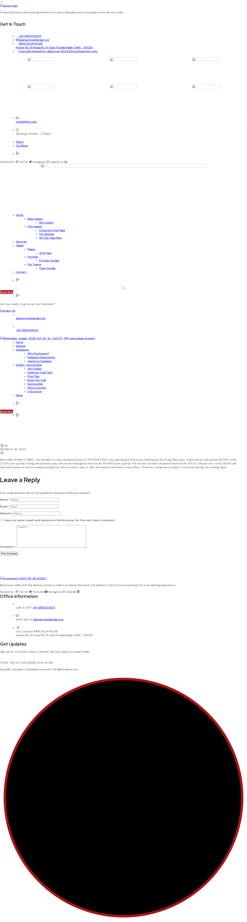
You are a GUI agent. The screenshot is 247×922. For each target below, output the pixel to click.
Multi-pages (35, 219)
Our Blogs (22, 146)
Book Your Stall (36, 380)
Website (6, 513)
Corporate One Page (52, 230)
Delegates (22, 350)
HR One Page (50, 238)
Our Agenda (46, 234)
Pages (20, 245)
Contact (21, 272)
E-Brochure (34, 391)
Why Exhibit (46, 223)
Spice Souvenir (36, 388)
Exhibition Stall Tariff (39, 372)
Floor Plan (33, 376)
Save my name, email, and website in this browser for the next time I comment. (60, 520)
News (19, 395)
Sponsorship (35, 384)
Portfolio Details (49, 260)
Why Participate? (38, 353)
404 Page (45, 253)
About (20, 142)
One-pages (34, 226)
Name (5, 499)
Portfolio (32, 257)
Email (4, 506)
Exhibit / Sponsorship (29, 365)
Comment (8, 547)
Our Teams (34, 264)
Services (21, 242)
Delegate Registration (41, 357)
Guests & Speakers (39, 361)
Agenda (20, 346)
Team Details (47, 268)
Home (19, 215)
